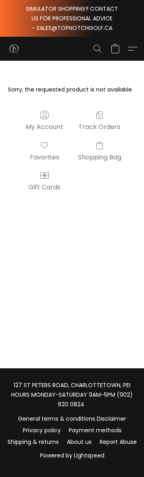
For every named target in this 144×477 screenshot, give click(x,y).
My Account (44, 126)
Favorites (44, 157)
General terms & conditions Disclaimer (72, 419)
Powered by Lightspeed (72, 455)
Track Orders (99, 126)
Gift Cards (44, 187)
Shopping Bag (99, 157)
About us (79, 442)
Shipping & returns (33, 442)
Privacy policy (42, 430)
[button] (14, 49)
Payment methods (95, 430)
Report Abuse (118, 442)
